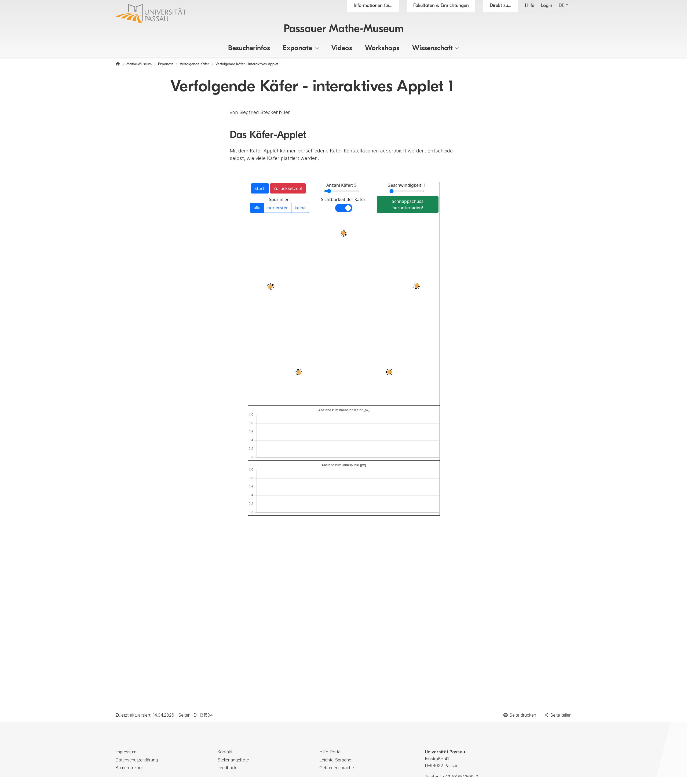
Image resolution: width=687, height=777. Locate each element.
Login (546, 5)
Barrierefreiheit (129, 767)
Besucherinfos (249, 48)
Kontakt (224, 751)
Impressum (125, 751)
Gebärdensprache (336, 767)
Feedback (226, 767)
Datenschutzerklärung (136, 760)
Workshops (382, 48)
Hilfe (529, 5)
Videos (341, 48)
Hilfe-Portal (330, 751)
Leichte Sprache (335, 760)
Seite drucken (522, 715)
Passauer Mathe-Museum (344, 29)
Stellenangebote (233, 760)
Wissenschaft (432, 48)
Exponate (297, 48)
